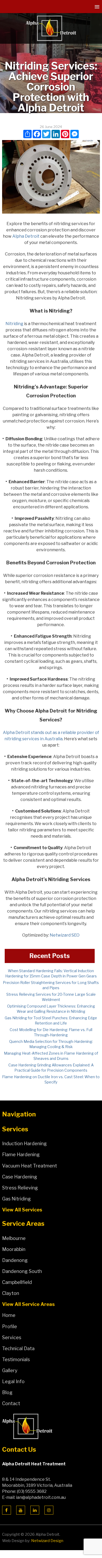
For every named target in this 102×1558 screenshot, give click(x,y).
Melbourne (14, 1238)
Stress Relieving (20, 1187)
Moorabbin (13, 1249)
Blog (7, 1392)
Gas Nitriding (16, 1198)
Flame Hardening (21, 1154)
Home (8, 1315)
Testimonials (16, 1359)
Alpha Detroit (25, 236)
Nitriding (14, 323)
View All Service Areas (28, 1304)
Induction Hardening (24, 1143)
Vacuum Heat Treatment (29, 1165)
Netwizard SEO (65, 935)
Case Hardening (19, 1176)
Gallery (10, 1370)
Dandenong (15, 1260)
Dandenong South (22, 1271)
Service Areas (23, 1223)
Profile (9, 1326)
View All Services (22, 1209)
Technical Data (18, 1348)
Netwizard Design (47, 1540)
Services (15, 1129)
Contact (11, 1403)
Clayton (10, 1293)
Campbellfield (17, 1282)
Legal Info (13, 1381)
